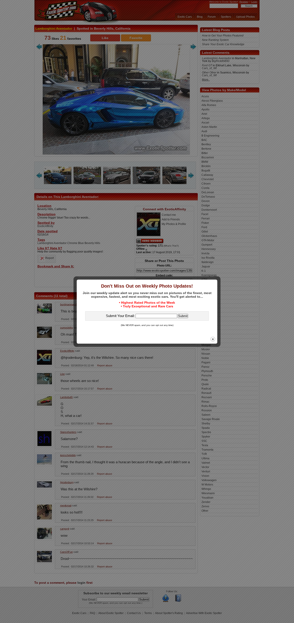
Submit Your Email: (121, 316)
